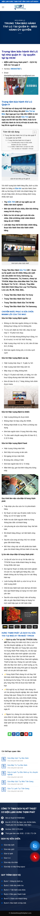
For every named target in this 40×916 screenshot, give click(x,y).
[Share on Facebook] (14, 734)
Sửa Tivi (24, 117)
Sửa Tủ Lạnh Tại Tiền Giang (18, 788)
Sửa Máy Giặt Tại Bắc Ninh (18, 758)
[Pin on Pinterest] (26, 734)
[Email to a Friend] (22, 734)
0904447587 (16, 69)
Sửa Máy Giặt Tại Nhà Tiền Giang (20, 781)
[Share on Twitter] (18, 734)
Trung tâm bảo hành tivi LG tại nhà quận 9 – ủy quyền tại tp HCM (20, 136)
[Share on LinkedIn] (30, 734)
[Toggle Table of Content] (33, 132)
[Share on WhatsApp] (9, 734)
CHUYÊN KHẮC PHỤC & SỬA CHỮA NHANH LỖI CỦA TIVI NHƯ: (21, 143)
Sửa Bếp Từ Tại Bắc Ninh (17, 765)
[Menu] (3, 7)
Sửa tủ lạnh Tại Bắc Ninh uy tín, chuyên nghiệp (22, 773)
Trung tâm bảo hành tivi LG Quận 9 (19, 140)
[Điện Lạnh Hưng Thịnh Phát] (20, 7)
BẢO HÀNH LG (20, 20)
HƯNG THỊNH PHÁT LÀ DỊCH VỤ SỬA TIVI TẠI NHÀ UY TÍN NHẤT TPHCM (22, 148)
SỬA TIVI (11, 202)
